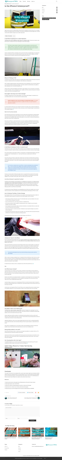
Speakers (47, 19)
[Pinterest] (36, 392)
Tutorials (19, 449)
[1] (29, 55)
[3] (30, 215)
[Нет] (60, 458)
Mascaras (44, 19)
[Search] (56, 1)
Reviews (43, 9)
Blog (42, 7)
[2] (13, 109)
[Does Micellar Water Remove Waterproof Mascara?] (38, 432)
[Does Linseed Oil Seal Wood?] (24, 432)
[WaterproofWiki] (11, 1)
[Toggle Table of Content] (13, 36)
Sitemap (6, 449)
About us (6, 446)
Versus (43, 12)
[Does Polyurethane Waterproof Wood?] (11, 432)
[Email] (38, 392)
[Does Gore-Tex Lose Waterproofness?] (51, 432)
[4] (33, 263)
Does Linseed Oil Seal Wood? (23, 437)
